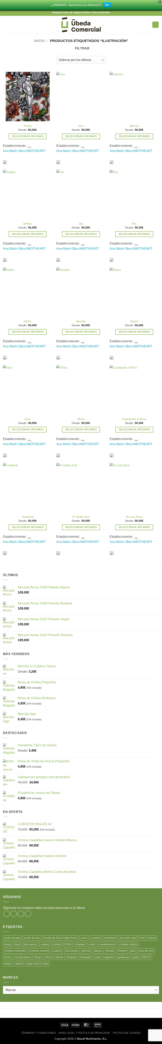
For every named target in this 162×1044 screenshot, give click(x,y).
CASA (68, 944)
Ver (107, 4)
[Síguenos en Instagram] (13, 913)
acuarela (95, 937)
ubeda (18, 963)
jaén (132, 950)
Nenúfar (81, 321)
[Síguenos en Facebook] (6, 913)
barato (7, 944)
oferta (48, 957)
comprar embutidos (15, 950)
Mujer (38, 957)
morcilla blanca (22, 957)
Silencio (134, 125)
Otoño (27, 321)
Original (71, 957)
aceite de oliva (32, 937)
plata (136, 957)
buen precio (30, 944)
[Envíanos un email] (28, 913)
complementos (107, 944)
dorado (110, 950)
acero (84, 937)
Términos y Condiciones (38, 1033)
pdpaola (109, 957)
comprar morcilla (39, 950)
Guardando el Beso (134, 419)
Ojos (27, 419)
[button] (5, 24)
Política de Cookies (127, 1033)
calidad (57, 944)
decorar (86, 950)
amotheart (110, 937)
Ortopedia (85, 957)
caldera (44, 944)
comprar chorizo (128, 944)
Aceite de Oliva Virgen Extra (60, 937)
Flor (134, 223)
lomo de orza (146, 950)
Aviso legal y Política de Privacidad (84, 1033)
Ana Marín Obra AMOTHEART (24, 151)
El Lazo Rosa (134, 516)
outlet (97, 957)
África (81, 419)
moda (7, 957)
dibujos (98, 950)
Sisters (134, 321)
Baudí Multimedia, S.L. (92, 1038)
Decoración (71, 950)
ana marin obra (127, 937)
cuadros (57, 950)
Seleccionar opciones (28, 136)
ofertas (59, 957)
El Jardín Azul (81, 516)
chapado (80, 944)
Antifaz (27, 223)
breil (17, 944)
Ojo (81, 223)
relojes (8, 963)
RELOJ (147, 957)
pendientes (123, 957)
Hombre (122, 950)
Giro (81, 125)
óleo (45, 963)
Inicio (39, 41)
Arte (142, 937)
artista (152, 937)
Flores (28, 125)
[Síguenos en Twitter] (21, 913)
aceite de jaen (12, 937)
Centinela (28, 516)
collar (92, 944)
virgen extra (33, 963)
